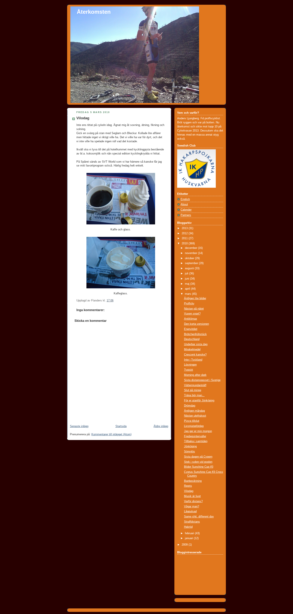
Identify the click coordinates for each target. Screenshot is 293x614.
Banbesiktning (193, 480)
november (191, 253)
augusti (190, 268)
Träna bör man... (194, 395)
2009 (185, 544)
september (192, 263)
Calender (186, 209)
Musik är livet (192, 496)
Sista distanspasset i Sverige (202, 380)
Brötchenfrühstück (195, 334)
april (188, 288)
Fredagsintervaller (195, 436)
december (191, 248)
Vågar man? (191, 506)
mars (188, 293)
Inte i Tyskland (193, 359)
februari (190, 533)
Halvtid (188, 526)
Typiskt (188, 369)
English (185, 199)
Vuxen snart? (192, 313)
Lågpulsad (190, 511)
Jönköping (190, 446)
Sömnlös (189, 451)
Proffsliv (189, 303)
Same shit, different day (199, 516)
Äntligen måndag (194, 410)
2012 (185, 233)
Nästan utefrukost (195, 415)
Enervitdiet (190, 329)
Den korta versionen (196, 323)
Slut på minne (192, 390)
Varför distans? (193, 501)
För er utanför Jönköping (199, 400)
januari (189, 538)
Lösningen (190, 364)
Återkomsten (94, 12)
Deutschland (191, 339)
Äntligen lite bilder (195, 298)
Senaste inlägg (79, 426)
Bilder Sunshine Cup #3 (198, 466)
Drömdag (189, 405)
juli (187, 273)
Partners (186, 215)
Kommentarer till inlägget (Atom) (111, 434)
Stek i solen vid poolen (198, 461)
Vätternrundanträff (195, 385)
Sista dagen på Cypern (198, 456)
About (184, 204)
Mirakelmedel (192, 349)
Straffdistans (192, 521)
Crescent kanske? (195, 354)
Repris (188, 485)
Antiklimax (190, 318)
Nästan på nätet (194, 308)
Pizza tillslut (191, 420)
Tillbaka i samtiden (195, 441)
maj (187, 283)
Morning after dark (195, 375)
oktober (190, 258)
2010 (185, 243)
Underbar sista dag (195, 344)
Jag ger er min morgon (198, 431)
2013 (185, 228)
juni (187, 278)
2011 (185, 238)
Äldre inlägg (161, 426)
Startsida (121, 426)
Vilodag (82, 118)
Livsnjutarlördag (194, 426)
